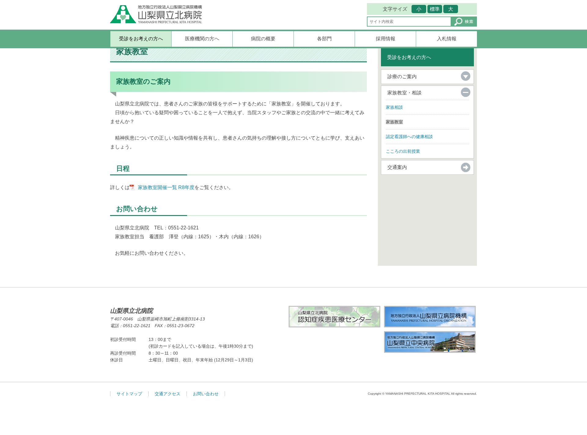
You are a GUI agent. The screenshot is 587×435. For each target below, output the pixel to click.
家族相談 (394, 107)
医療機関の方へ (202, 38)
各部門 (324, 38)
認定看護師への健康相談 (409, 136)
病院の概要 (263, 38)
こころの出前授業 (403, 151)
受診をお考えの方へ (141, 38)
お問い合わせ (206, 393)
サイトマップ (129, 393)
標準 (435, 9)
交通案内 (397, 167)
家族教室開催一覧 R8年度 (166, 187)
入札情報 (446, 38)
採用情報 (385, 38)
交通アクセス (167, 393)
